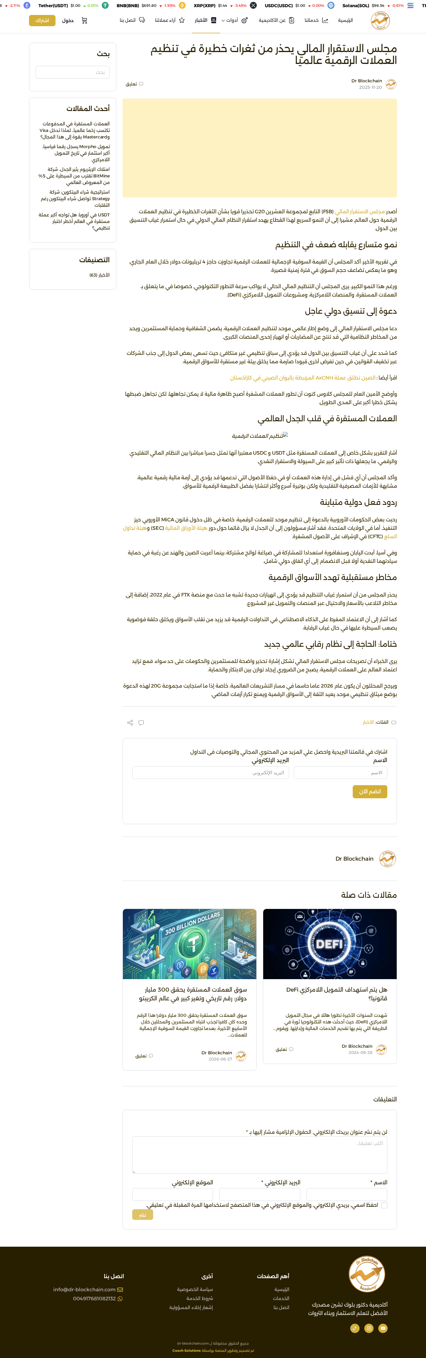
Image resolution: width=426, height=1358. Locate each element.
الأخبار (368, 722)
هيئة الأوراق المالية (186, 528)
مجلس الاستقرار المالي (360, 212)
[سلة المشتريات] (84, 20)
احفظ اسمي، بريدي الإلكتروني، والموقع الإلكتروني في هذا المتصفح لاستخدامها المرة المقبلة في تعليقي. (262, 1205)
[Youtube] (383, 1328)
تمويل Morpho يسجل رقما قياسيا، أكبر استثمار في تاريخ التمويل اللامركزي (76, 153)
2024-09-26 (360, 1052)
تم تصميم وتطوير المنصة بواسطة (213, 1350)
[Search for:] (73, 72)
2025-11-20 (370, 87)
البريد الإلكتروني (270, 760)
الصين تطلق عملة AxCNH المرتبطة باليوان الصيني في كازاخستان (302, 378)
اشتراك (42, 20)
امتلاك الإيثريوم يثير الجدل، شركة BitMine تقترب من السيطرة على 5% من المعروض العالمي (74, 176)
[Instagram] (369, 1328)
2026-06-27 (220, 1058)
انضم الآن (370, 792)
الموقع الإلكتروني (192, 1182)
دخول (68, 20)
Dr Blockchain (366, 81)
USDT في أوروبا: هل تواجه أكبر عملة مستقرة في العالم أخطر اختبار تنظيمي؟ (74, 221)
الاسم (380, 760)
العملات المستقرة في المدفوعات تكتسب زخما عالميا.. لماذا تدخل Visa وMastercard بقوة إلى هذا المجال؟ (75, 130)
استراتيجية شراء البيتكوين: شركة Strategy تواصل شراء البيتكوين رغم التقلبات (75, 198)
